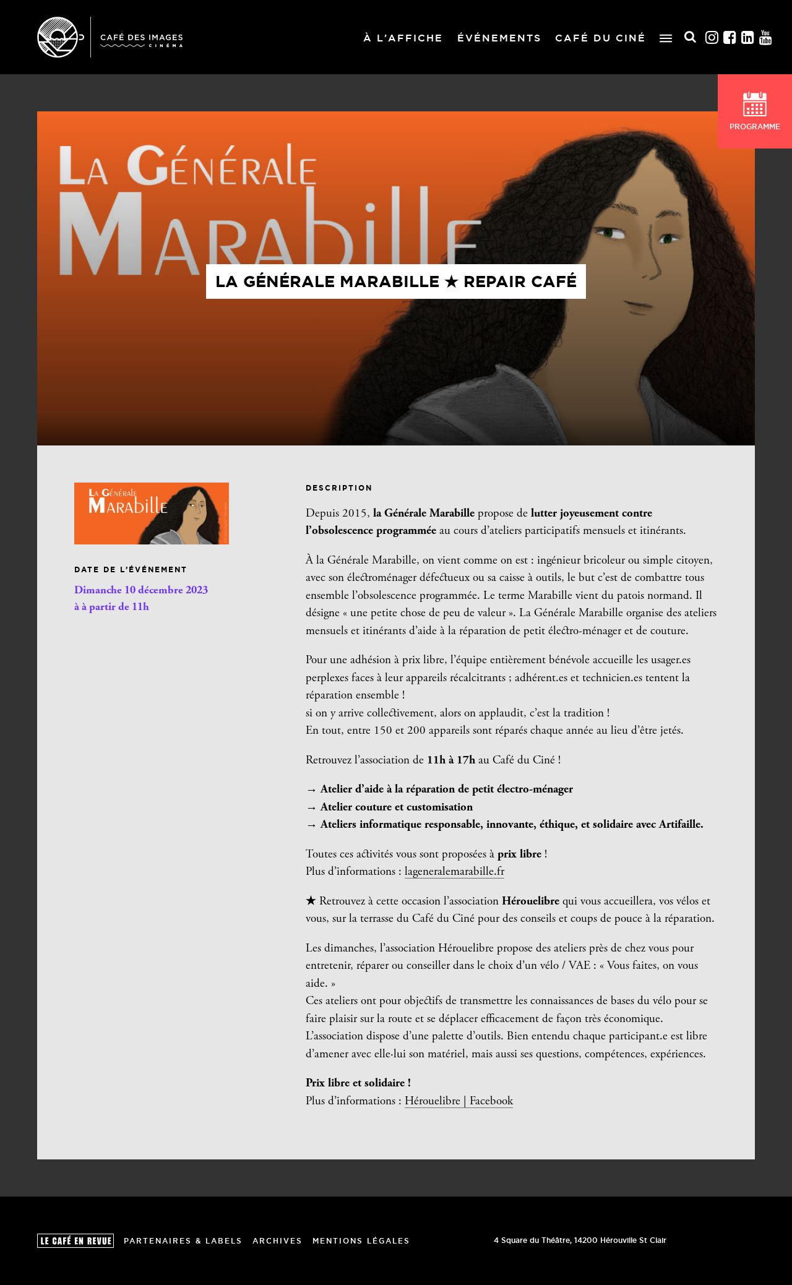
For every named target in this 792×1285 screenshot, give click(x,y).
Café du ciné (600, 37)
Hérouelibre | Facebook (459, 1101)
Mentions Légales (361, 1241)
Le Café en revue (75, 1241)
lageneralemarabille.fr (454, 872)
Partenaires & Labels (183, 1241)
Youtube (766, 37)
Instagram (712, 37)
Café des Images (110, 37)
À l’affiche (403, 37)
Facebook (730, 37)
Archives (277, 1241)
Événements (499, 37)
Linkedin (748, 37)
